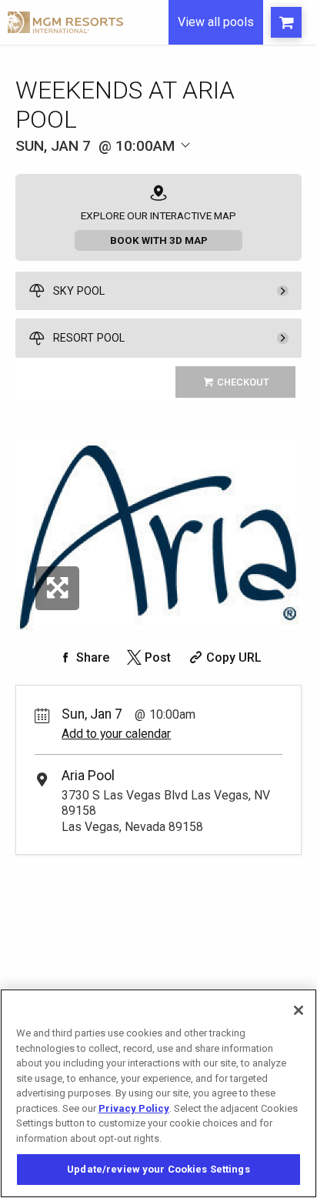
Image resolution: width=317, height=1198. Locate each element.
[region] (158, 1093)
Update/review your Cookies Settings (158, 1169)
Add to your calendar (116, 733)
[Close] (298, 1010)
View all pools (216, 22)
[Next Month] (213, 167)
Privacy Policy (133, 1108)
